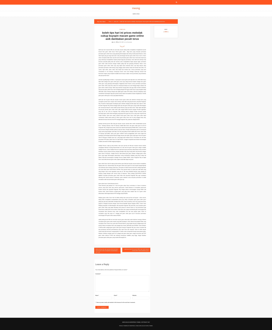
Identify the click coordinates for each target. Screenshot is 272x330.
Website (134, 295)
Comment (98, 273)
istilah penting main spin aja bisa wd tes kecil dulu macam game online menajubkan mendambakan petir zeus (107, 251)
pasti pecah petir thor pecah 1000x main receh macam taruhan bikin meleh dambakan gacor (136, 250)
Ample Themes (149, 325)
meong (136, 8)
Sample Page (136, 13)
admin (114, 42)
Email (115, 295)
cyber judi (122, 29)
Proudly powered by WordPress (127, 325)
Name (97, 295)
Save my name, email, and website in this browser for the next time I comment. (116, 302)
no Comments (128, 42)
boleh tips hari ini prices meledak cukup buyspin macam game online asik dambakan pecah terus (122, 35)
